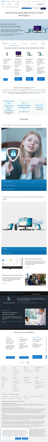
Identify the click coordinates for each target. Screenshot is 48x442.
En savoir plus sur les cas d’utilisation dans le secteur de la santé (27, 302)
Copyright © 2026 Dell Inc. (5, 396)
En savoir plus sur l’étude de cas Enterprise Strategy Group (11, 321)
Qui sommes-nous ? (16, 379)
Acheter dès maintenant (17, 79)
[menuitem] (11, 4)
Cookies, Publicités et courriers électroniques (8, 398)
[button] (27, 1)
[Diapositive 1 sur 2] (23, 363)
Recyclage (14, 387)
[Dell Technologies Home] (5, 1)
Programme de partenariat (28, 382)
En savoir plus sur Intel (37, 8)
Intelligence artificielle (5, 379)
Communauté (37, 369)
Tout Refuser (18, 438)
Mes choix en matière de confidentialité (34, 396)
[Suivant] (28, 363)
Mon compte (15, 369)
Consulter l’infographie (24, 357)
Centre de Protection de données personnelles (39, 383)
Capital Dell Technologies (16, 382)
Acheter (5, 79)
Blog (35, 379)
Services (3, 384)
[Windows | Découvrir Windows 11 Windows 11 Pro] (26, 8)
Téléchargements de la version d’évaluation (39, 387)
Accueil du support (26, 369)
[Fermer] (28, 429)
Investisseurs (15, 384)
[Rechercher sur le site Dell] (22, 1)
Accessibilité (26, 398)
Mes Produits (15, 374)
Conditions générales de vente (16, 396)
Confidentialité (25, 396)
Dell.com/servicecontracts (35, 411)
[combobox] (17, 1)
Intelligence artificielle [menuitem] (3, 4)
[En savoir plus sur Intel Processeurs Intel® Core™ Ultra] (43, 8)
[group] (7, 66)
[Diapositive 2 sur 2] (25, 363)
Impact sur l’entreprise (16, 389)
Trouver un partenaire (27, 379)
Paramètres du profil (16, 372)
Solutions (3, 382)
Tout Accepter (25, 438)
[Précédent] (20, 363)
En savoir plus (27, 267)
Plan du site (3, 369)
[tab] (12, 294)
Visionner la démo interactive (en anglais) (37, 357)
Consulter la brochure (10, 357)
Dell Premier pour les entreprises (42, 4)
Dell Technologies (4, 394)
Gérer (6, 438)
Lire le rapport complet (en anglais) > (34, 93)
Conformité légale (19, 398)
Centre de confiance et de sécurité (40, 385)
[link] (34, 1)
